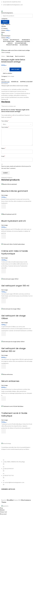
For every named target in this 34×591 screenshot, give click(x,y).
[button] (3, 206)
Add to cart (15, 69)
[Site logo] (7, 12)
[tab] (5, 82)
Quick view (3, 211)
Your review (5, 127)
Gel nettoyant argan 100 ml (15, 285)
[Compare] (3, 187)
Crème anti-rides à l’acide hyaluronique (14, 252)
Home (3, 56)
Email (3, 156)
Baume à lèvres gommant (14, 191)
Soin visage (10, 56)
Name (3, 148)
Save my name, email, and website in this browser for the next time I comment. (16, 167)
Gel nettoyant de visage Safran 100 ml (13, 350)
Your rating (5, 121)
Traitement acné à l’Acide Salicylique (14, 414)
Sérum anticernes (10, 381)
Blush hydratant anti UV (13, 221)
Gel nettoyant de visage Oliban (13, 317)
